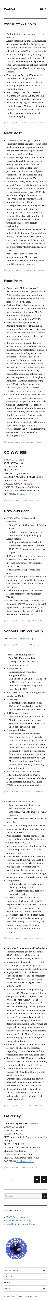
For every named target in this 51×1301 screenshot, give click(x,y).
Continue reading (25, 494)
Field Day (12, 1116)
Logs (38, 500)
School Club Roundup (23, 631)
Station (7, 1282)
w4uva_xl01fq (12, 123)
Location (8, 1276)
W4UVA (9, 9)
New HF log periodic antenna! (21, 1224)
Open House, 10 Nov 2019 (18, 1220)
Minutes (41, 123)
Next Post (13, 133)
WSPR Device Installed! (17, 1217)
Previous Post (16, 511)
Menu (43, 9)
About (7, 1288)
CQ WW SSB (15, 452)
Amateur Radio (11, 1270)
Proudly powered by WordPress (24, 1296)
